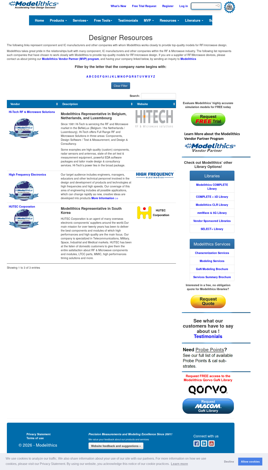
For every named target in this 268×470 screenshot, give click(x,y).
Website (142, 104)
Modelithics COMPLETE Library (212, 187)
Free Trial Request (144, 6)
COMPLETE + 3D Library (212, 197)
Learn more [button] (179, 463)
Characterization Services (212, 253)
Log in (183, 6)
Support (215, 20)
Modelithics (188, 59)
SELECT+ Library (212, 229)
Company (235, 20)
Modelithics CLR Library (212, 205)
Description (70, 104)
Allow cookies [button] (250, 461)
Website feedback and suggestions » (116, 446)
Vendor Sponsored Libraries (212, 221)
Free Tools (102, 20)
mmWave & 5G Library (212, 213)
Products (57, 20)
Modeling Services (212, 261)
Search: (135, 96)
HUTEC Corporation (22, 206)
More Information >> (104, 198)
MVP (148, 20)
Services (79, 20)
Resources (168, 20)
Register (167, 6)
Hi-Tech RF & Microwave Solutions (32, 112)
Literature (193, 20)
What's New (118, 6)
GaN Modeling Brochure (212, 269)
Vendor (15, 104)
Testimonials (128, 20)
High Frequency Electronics (27, 174)
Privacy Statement (38, 434)
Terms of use (35, 438)
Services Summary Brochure (212, 277)
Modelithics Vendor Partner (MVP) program (70, 59)
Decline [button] (229, 461)
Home (39, 20)
